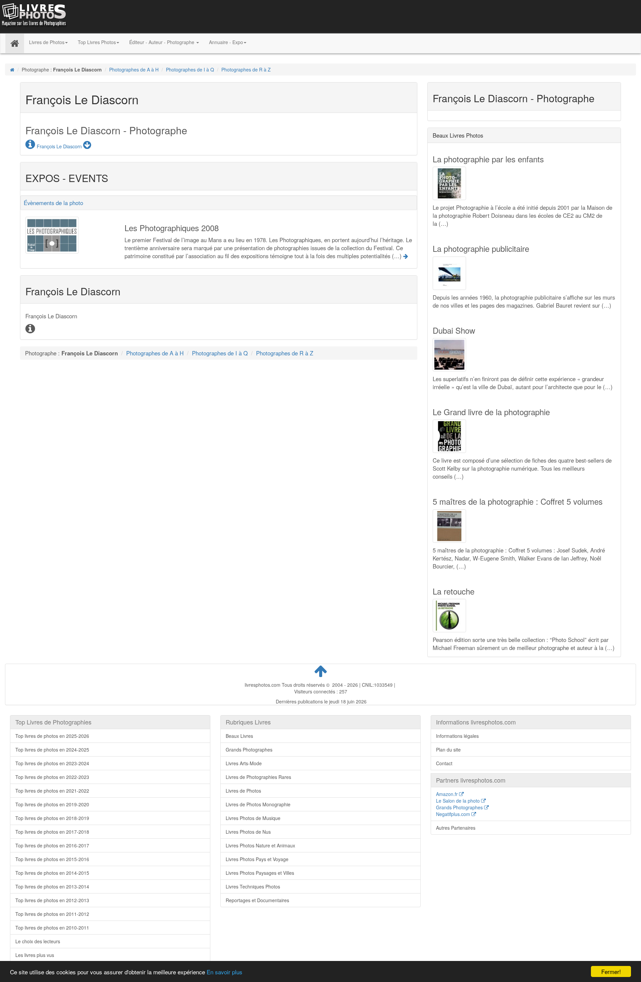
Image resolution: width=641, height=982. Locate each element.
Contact (444, 763)
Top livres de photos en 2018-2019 (52, 818)
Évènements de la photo (53, 203)
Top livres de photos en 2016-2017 (52, 845)
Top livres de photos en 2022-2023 (52, 777)
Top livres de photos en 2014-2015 (52, 872)
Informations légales (457, 735)
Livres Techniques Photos (253, 886)
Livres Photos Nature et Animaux (260, 845)
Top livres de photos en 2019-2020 (52, 804)
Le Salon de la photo (458, 800)
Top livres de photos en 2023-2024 (52, 763)
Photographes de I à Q (190, 69)
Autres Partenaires (455, 827)
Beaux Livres (239, 735)
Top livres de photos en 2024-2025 (52, 749)
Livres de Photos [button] (46, 42)
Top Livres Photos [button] (97, 42)
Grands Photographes (249, 749)
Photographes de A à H (134, 69)
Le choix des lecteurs (37, 941)
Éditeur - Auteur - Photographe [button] (162, 42)
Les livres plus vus (34, 955)
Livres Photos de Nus (248, 831)
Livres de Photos (243, 790)
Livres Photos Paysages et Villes (260, 872)
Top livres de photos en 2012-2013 (52, 900)
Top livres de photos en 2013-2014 (52, 886)
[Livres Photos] (33, 16)
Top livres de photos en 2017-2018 (52, 831)
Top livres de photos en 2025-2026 (52, 735)
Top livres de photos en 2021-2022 (52, 790)
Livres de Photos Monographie (258, 804)
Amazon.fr (447, 794)
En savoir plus (224, 972)
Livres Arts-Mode (244, 763)
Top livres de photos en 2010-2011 (52, 927)
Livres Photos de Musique (253, 818)
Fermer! (611, 971)
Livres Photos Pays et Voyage (257, 859)
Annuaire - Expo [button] (226, 42)
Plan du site (448, 749)
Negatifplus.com (453, 814)
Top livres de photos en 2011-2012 (52, 914)
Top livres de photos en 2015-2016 (52, 859)
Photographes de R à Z (246, 69)
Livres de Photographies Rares (258, 777)
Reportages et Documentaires (257, 900)
